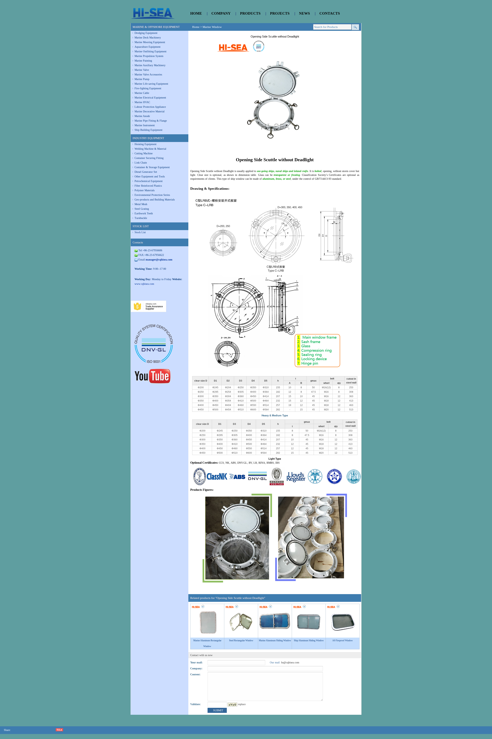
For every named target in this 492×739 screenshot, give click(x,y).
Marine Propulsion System (149, 56)
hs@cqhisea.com (290, 662)
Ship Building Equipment (148, 130)
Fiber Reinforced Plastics (148, 185)
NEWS (304, 13)
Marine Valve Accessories (148, 74)
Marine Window (212, 26)
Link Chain (141, 162)
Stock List (140, 232)
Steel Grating (142, 208)
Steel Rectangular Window (241, 640)
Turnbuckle (141, 218)
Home (195, 26)
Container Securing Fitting (149, 158)
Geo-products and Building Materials (155, 199)
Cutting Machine (144, 153)
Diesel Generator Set (146, 171)
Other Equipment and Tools (150, 176)
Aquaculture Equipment (147, 46)
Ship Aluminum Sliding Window (309, 640)
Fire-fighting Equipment (148, 88)
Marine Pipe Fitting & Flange (151, 120)
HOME (196, 13)
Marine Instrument (145, 125)
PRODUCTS (250, 13)
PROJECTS (280, 13)
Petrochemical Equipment (149, 181)
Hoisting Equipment (145, 144)
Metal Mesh (141, 204)
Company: (196, 668)
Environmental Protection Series (152, 195)
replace (242, 704)
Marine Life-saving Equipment (151, 83)
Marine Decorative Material (150, 111)
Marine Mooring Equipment (150, 42)
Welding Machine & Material (150, 148)
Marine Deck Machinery (148, 37)
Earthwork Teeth (144, 213)
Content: (195, 674)
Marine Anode (142, 116)
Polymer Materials (145, 190)
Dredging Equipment (146, 33)
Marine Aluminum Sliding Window (275, 640)
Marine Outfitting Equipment (150, 51)
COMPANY (221, 13)
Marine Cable (142, 93)
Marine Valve (142, 69)
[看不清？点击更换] (232, 704)
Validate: (195, 704)
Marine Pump (142, 79)
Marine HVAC (142, 102)
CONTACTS (329, 13)
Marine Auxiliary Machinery (150, 65)
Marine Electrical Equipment (150, 97)
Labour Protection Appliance (150, 106)
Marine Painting (143, 60)
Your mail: (196, 662)
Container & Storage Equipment (152, 167)
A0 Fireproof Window (342, 640)
